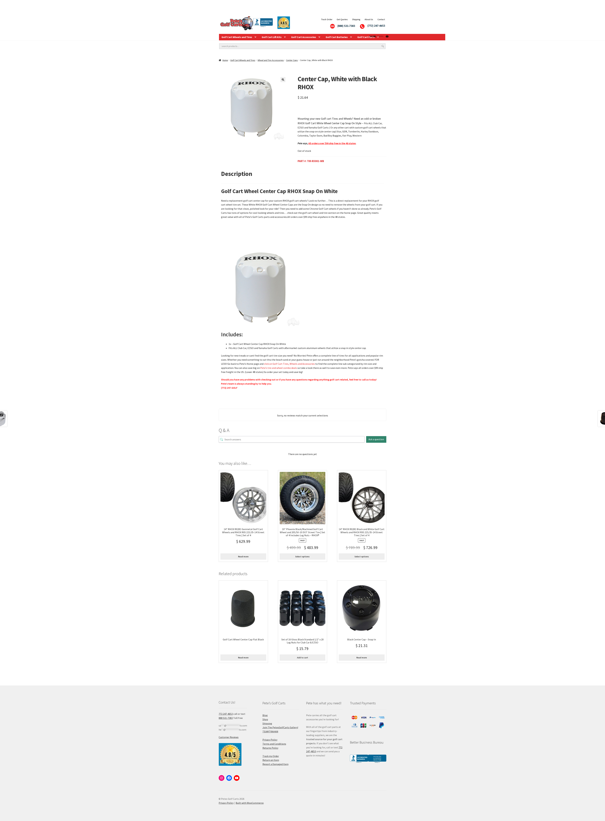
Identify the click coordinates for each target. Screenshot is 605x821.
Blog (265, 715)
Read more (243, 556)
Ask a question (376, 439)
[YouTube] (236, 778)
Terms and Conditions (274, 743)
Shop (265, 719)
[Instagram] (221, 778)
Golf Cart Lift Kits (272, 37)
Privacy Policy (269, 739)
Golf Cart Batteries (337, 37)
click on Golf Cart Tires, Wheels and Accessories (289, 363)
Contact (381, 19)
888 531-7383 (226, 717)
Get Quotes (342, 19)
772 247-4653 (226, 713)
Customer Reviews (229, 737)
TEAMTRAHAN (270, 731)
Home (225, 60)
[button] (282, 79)
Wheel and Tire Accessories (271, 60)
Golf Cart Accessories (303, 37)
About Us (369, 19)
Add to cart (302, 657)
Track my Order (270, 756)
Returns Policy (270, 747)
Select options (302, 556)
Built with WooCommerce (250, 802)
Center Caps (292, 60)
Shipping (356, 19)
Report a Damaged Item (275, 764)
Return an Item (270, 760)
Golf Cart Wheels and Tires (237, 37)
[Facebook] (229, 778)
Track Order (326, 19)
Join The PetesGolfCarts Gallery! (280, 727)
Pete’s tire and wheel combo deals (278, 367)
